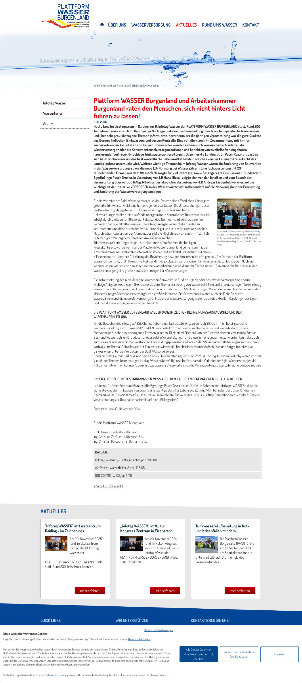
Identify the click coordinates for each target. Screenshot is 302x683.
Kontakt (250, 25)
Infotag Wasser (54, 102)
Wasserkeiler (53, 113)
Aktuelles (186, 25)
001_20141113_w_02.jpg (110, 475)
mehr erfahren (89, 590)
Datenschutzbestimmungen (158, 630)
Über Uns (117, 25)
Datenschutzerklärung (139, 639)
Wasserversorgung (151, 25)
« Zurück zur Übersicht (108, 486)
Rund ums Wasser (219, 25)
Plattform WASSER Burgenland (132, 85)
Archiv (48, 123)
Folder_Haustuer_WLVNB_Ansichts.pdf (120, 460)
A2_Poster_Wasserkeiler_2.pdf (115, 467)
